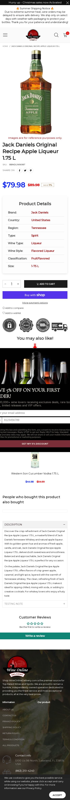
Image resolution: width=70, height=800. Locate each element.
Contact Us (9, 715)
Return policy (11, 733)
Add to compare (14, 308)
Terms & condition (13, 739)
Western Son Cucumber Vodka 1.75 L (35, 473)
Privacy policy (11, 721)
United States (40, 220)
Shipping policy (12, 727)
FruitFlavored (40, 258)
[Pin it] (30, 170)
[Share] (19, 170)
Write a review (35, 635)
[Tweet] (25, 170)
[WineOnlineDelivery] (33, 35)
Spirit (34, 235)
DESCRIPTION (13, 524)
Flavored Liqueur (42, 250)
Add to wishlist (13, 313)
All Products (11, 745)
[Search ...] (56, 35)
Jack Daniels (39, 212)
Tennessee (38, 228)
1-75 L (35, 266)
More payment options (35, 302)
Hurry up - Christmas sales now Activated (35, 2)
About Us (8, 709)
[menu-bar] (7, 35)
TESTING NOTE (13, 603)
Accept (57, 795)
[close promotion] (67, 2)
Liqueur (36, 243)
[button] (5, 284)
